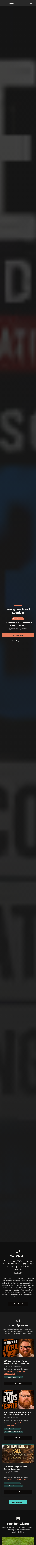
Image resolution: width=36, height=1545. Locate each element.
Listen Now (19, 635)
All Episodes (19, 641)
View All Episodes (16, 1502)
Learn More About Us (16, 1304)
